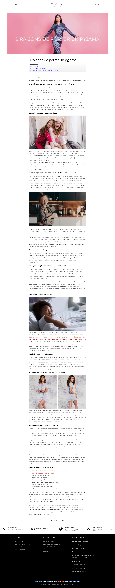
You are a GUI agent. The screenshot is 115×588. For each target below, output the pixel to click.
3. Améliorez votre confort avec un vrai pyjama (44, 70)
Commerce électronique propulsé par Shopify (63, 584)
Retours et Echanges (20, 547)
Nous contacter (19, 541)
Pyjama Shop (48, 584)
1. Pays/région (34, 66)
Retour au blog (58, 520)
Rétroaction (46, 551)
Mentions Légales (48, 541)
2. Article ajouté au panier (38, 68)
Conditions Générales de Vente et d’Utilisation (53, 548)
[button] (16, 4)
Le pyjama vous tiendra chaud (43, 473)
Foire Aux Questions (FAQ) (22, 544)
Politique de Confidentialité (51, 544)
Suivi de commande (20, 549)
